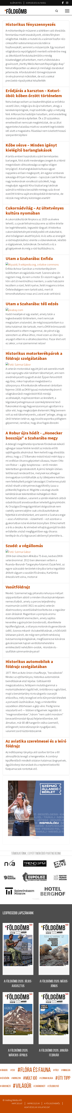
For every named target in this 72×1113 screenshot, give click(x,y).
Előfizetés (15, 3)
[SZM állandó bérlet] (36, 808)
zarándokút (39, 1086)
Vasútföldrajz (18, 587)
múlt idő (30, 1078)
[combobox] (57, 11)
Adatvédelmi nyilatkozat (37, 1107)
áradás (4, 1070)
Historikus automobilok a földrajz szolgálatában (29, 664)
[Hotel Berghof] (52, 891)
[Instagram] (67, 2)
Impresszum (33, 1103)
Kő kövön (4, 1078)
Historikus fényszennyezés (31, 24)
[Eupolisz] (35, 877)
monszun (16, 1078)
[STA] (60, 864)
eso (12, 1070)
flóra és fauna (34, 1070)
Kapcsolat (17, 1103)
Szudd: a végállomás (24, 545)
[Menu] (67, 11)
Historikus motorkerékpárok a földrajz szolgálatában (34, 356)
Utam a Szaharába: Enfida (29, 258)
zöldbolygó (53, 1086)
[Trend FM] (35, 864)
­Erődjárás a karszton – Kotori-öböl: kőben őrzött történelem (34, 93)
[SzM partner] (19, 891)
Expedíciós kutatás (36, 3)
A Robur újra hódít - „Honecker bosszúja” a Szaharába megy (34, 435)
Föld (56, 1070)
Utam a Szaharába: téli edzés (32, 303)
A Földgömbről (52, 1103)
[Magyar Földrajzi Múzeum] (60, 877)
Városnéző (5, 1086)
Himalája (65, 1070)
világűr (22, 1086)
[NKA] (10, 864)
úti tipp (62, 1078)
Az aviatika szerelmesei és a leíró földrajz (36, 743)
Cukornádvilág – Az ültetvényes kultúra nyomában (35, 210)
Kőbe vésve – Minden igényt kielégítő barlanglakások (31, 147)
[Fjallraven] (10, 877)
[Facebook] (63, 2)
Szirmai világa (46, 1078)
